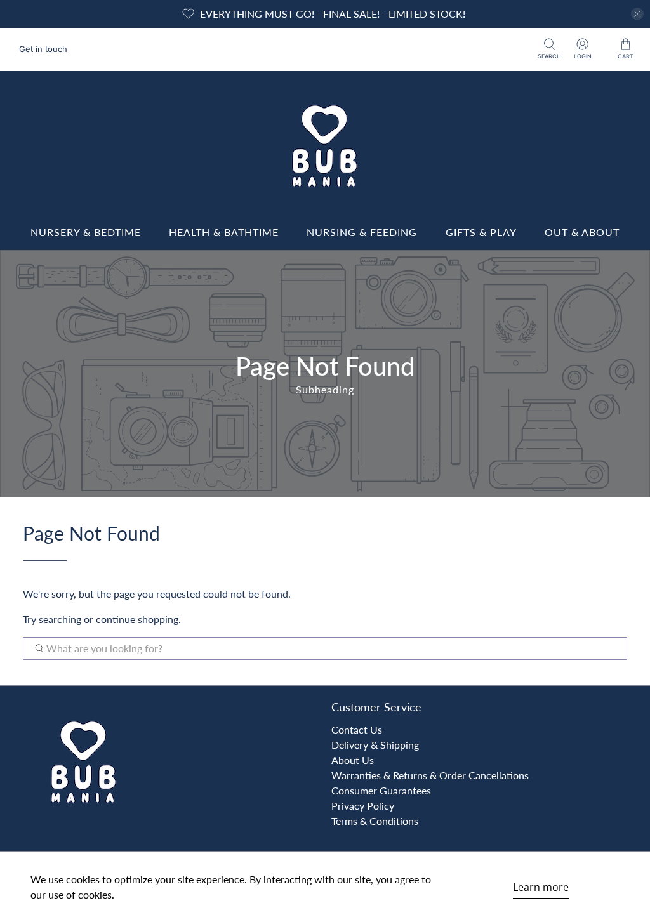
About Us (352, 760)
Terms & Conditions (374, 821)
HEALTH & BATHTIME (224, 232)
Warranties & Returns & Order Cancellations (430, 775)
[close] (637, 14)
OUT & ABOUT (582, 232)
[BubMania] (325, 145)
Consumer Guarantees (381, 790)
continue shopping (137, 619)
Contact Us (356, 729)
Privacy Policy (362, 806)
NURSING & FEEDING (362, 232)
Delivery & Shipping (375, 745)
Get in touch (43, 49)
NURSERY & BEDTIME (85, 232)
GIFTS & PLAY (481, 232)
